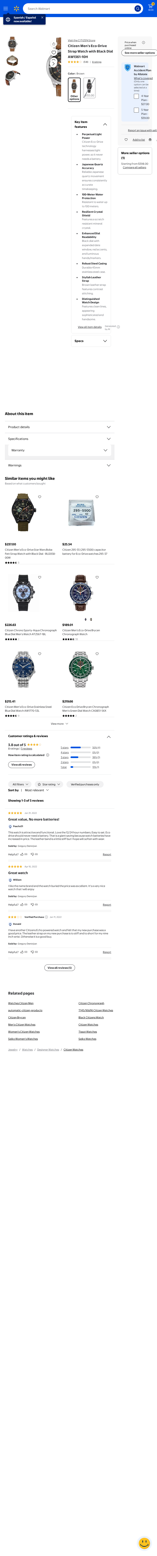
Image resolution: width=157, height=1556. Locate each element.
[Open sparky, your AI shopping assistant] (144, 1543)
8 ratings (96, 62)
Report (107, 854)
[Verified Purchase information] (46, 917)
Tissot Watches (87, 1031)
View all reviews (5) (60, 967)
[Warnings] (108, 465)
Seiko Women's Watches (23, 1038)
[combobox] (83, 8)
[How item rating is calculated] (47, 755)
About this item (19, 413)
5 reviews (26, 748)
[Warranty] (105, 450)
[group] (84, 62)
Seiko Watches (87, 1038)
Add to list (139, 139)
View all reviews (21, 764)
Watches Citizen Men (21, 1003)
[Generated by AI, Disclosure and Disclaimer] (118, 327)
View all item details (90, 327)
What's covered (143, 78)
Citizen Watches (88, 1024)
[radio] (74, 90)
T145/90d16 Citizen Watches (95, 1010)
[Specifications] (108, 439)
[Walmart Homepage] (16, 8)
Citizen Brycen (17, 1017)
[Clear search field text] (132, 8)
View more (57, 723)
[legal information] (143, 42)
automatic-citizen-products (25, 1010)
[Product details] (108, 427)
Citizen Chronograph (91, 1003)
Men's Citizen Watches (21, 1024)
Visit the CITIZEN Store (81, 40)
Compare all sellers (134, 167)
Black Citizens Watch (91, 1017)
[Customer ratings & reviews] (108, 735)
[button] (48, 67)
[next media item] (53, 63)
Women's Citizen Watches (24, 1031)
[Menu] (6, 8)
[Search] (138, 8)
